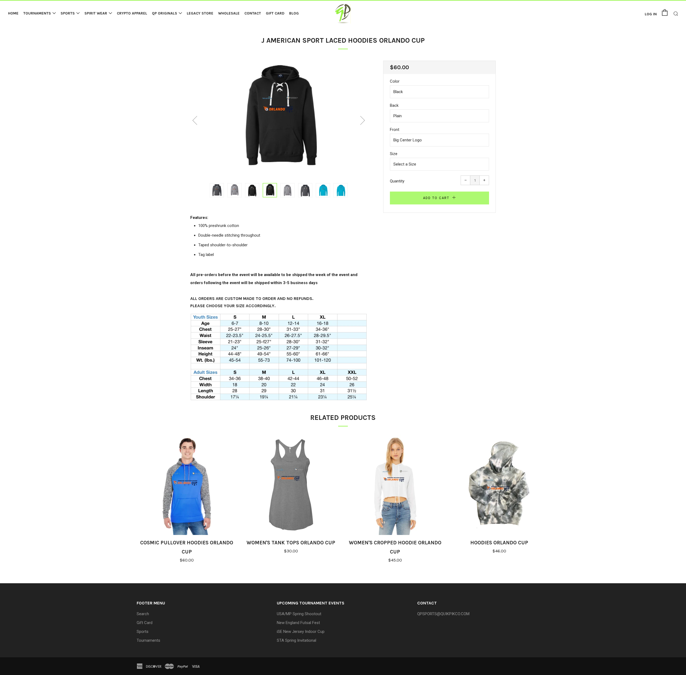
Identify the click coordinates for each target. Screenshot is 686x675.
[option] (279, 119)
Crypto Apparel (132, 13)
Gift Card (275, 13)
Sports (68, 13)
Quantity (397, 181)
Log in (651, 14)
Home (13, 13)
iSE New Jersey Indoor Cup (301, 631)
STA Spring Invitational (296, 640)
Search (143, 613)
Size (393, 153)
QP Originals (164, 13)
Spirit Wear (95, 13)
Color (395, 81)
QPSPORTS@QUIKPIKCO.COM (443, 613)
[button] (217, 190)
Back (394, 105)
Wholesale (229, 13)
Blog (294, 13)
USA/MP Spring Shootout (299, 613)
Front (394, 129)
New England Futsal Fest (298, 622)
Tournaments (37, 13)
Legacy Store (200, 13)
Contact (252, 13)
